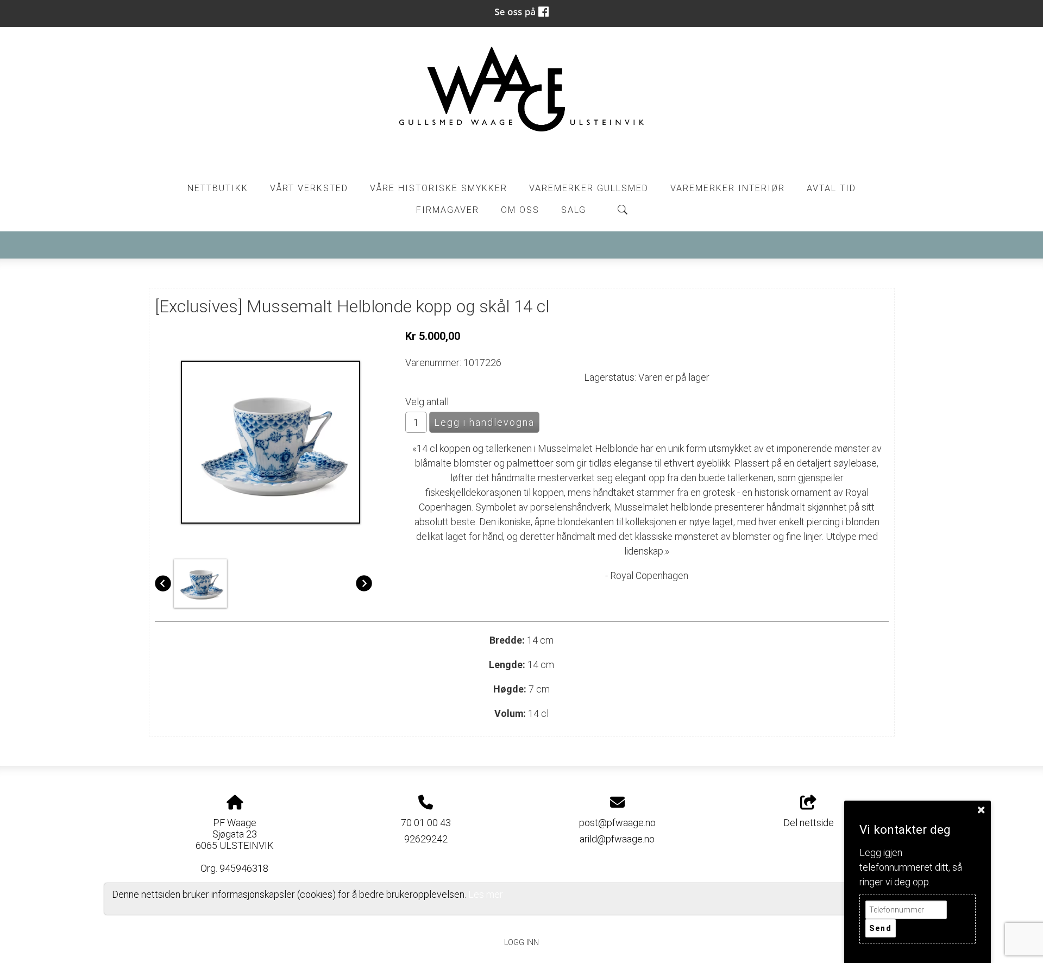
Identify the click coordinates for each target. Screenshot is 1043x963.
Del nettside (808, 822)
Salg (573, 210)
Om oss (520, 210)
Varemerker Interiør (727, 188)
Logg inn (521, 942)
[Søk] (622, 209)
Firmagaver (447, 210)
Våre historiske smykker (438, 188)
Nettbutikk (217, 188)
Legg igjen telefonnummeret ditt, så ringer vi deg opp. (910, 867)
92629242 (426, 839)
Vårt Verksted (309, 188)
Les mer (485, 894)
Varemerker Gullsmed (589, 188)
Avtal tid (831, 188)
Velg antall (427, 401)
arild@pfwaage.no (617, 839)
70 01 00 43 (426, 822)
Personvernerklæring (522, 917)
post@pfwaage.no (617, 822)
